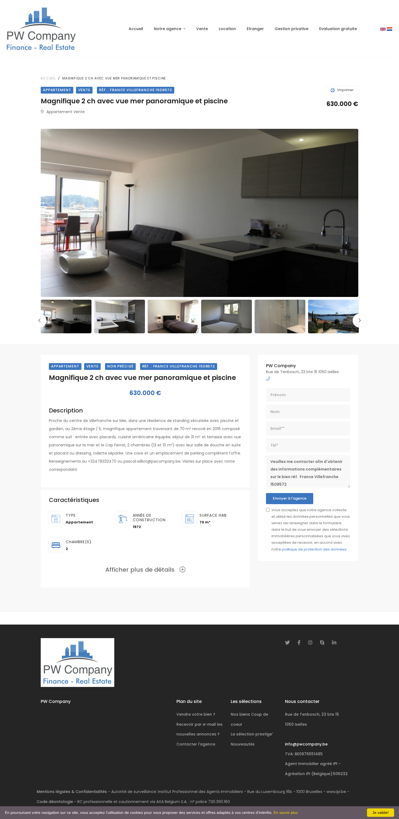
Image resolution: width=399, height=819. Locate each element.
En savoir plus (286, 812)
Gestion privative (291, 28)
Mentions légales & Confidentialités (72, 791)
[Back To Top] (384, 804)
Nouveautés (243, 744)
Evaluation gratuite (338, 28)
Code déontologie (55, 801)
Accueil (136, 28)
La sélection (252, 734)
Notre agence (167, 28)
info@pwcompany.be (306, 744)
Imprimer (345, 89)
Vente (202, 28)
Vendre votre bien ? (195, 714)
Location (227, 28)
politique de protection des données (314, 549)
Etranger (255, 28)
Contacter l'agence (195, 744)
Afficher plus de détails (142, 569)
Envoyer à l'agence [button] (289, 498)
